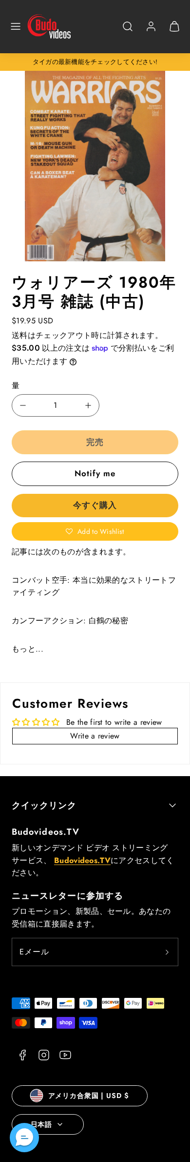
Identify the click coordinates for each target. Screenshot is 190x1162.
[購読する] (167, 952)
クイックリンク (44, 805)
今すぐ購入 (95, 505)
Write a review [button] (94, 735)
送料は (24, 335)
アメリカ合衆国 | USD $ (88, 1095)
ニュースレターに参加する (67, 895)
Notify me (95, 473)
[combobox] (127, 31)
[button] (15, 26)
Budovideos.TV (45, 831)
